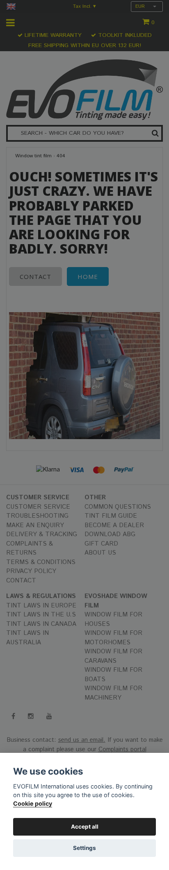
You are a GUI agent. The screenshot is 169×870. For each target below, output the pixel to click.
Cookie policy (32, 803)
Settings (84, 848)
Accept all (84, 826)
